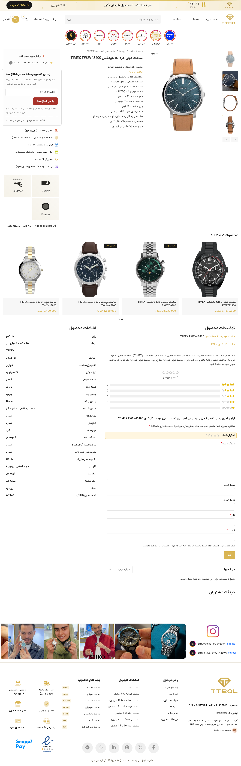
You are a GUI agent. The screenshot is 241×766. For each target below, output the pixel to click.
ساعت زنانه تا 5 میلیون (127, 713)
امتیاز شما (229, 435)
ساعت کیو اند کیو (81, 727)
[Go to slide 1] (122, 319)
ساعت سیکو (81, 694)
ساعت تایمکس (81, 714)
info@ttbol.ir (223, 713)
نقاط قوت (229, 485)
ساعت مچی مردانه (224, 336)
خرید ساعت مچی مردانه (205, 355)
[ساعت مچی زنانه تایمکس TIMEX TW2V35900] (31, 270)
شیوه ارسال (173, 694)
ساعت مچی (174, 355)
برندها (122, 51)
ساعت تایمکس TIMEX (222, 344)
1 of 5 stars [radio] (217, 435)
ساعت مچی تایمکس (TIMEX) (101, 51)
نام (232, 515)
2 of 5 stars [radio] (214, 435)
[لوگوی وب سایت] (230, 19)
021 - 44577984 (198, 705)
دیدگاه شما (228, 443)
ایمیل (231, 530)
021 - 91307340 (218, 705)
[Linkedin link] (114, 748)
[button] (234, 139)
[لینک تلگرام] (87, 748)
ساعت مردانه (136, 72)
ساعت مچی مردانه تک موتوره (134, 360)
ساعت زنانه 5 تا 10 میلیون (125, 719)
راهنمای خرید (172, 687)
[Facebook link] (153, 748)
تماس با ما (173, 713)
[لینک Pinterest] (127, 748)
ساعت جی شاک (81, 700)
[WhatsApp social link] (100, 748)
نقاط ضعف (229, 500)
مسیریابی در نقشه (222, 730)
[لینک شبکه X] (140, 748)
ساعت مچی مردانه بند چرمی (167, 360)
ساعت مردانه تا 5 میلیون (126, 694)
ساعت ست (133, 687)
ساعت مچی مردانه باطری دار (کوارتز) (205, 360)
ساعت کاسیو (81, 687)
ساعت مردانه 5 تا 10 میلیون (124, 700)
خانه (140, 51)
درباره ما (174, 706)
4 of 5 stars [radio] (209, 435)
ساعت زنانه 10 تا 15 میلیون (124, 726)
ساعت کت (81, 720)
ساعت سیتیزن (81, 707)
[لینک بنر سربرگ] (126, 5)
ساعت (132, 51)
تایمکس (209, 336)
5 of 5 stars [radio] (206, 435)
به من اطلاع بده (45, 101)
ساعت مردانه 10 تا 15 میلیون (123, 706)
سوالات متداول (171, 700)
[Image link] (224, 685)
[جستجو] (69, 19)
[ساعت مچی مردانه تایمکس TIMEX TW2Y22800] (210, 270)
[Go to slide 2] (119, 319)
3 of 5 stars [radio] (212, 435)
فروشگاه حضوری (170, 719)
